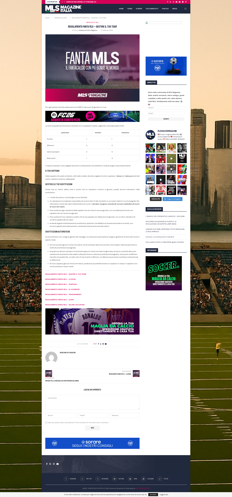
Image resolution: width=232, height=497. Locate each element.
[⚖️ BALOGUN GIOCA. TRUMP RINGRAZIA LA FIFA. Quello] (150, 179)
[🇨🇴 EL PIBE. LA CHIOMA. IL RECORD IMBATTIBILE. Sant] (150, 190)
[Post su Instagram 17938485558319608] (182, 158)
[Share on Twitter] (101, 344)
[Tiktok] (186, 2)
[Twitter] (170, 2)
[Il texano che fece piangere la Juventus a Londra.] (161, 148)
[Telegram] (183, 2)
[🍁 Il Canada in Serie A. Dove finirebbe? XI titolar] (171, 190)
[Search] (185, 9)
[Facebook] (167, 2)
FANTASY (165, 9)
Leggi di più (164, 494)
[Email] (179, 2)
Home (47, 18)
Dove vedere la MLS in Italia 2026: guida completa (165, 242)
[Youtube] (176, 2)
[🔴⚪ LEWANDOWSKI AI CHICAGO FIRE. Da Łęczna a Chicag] (161, 190)
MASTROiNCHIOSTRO (142, 488)
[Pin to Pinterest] (103, 344)
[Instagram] (173, 2)
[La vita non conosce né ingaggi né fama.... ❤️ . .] (182, 148)
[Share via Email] (106, 344)
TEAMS (129, 9)
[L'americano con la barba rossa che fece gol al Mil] (171, 148)
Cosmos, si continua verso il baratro (77, 2)
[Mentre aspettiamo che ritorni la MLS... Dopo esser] (171, 169)
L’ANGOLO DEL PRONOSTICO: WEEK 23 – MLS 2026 (165, 216)
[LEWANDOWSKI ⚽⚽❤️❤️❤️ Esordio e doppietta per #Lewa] (161, 158)
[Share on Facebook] (98, 344)
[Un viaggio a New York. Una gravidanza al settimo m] (171, 179)
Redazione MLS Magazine (88, 30)
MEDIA (174, 9)
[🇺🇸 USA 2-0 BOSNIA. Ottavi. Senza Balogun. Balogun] (182, 179)
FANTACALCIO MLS (61, 18)
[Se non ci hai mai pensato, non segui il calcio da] (150, 169)
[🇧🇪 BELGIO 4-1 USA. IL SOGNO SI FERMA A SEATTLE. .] (182, 169)
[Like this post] (96, 344)
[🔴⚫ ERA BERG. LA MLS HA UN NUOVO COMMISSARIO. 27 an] (150, 158)
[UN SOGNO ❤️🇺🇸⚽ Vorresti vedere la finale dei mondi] (182, 190)
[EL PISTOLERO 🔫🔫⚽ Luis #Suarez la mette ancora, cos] (171, 158)
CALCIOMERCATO (152, 9)
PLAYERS (139, 9)
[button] (62, 2)
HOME (121, 9)
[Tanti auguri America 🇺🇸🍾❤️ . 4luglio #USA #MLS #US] (161, 179)
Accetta (153, 494)
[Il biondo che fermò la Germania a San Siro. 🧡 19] (150, 148)
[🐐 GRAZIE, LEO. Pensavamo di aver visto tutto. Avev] (161, 169)
